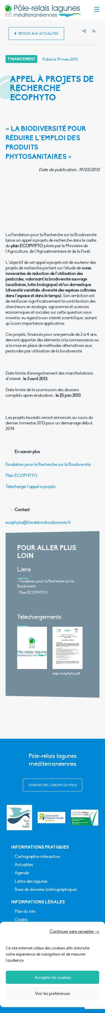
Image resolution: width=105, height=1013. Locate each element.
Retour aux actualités (38, 34)
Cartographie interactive (37, 856)
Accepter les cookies (52, 977)
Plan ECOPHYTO (21, 475)
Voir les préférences (52, 993)
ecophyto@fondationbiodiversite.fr (38, 522)
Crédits (21, 919)
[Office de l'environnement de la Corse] (85, 818)
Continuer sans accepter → (74, 931)
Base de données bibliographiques (46, 889)
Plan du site (25, 911)
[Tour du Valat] (19, 817)
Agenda (22, 872)
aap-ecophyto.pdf (66, 673)
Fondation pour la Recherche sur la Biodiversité (48, 464)
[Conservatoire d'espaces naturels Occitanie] (51, 817)
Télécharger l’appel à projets (30, 486)
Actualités (24, 864)
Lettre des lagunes (31, 881)
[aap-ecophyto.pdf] (67, 648)
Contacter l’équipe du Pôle (53, 785)
